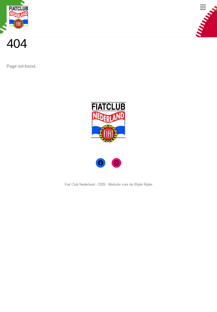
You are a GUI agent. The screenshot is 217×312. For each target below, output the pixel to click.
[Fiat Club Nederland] (18, 27)
